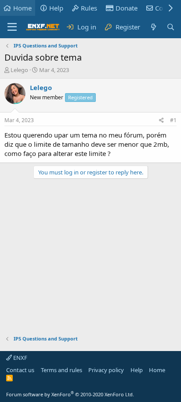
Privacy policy (106, 370)
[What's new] (153, 27)
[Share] (161, 121)
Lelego (19, 70)
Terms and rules (61, 370)
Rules (89, 8)
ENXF (19, 358)
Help (56, 8)
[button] (12, 27)
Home (22, 8)
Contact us (20, 370)
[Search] (170, 27)
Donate (127, 8)
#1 (173, 120)
